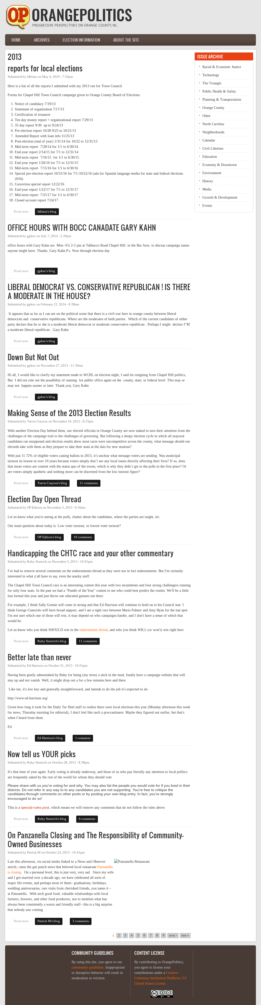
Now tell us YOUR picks (42, 754)
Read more (22, 211)
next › (173, 935)
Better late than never (39, 657)
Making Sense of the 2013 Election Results (69, 413)
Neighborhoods (213, 132)
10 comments (83, 537)
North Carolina (213, 124)
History (207, 181)
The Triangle (211, 83)
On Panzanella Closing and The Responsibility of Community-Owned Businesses (96, 839)
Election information (81, 40)
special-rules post (35, 807)
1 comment (82, 738)
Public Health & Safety (219, 91)
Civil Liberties (212, 148)
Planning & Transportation (221, 99)
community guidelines (87, 967)
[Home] (69, 29)
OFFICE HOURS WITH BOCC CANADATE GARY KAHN (82, 227)
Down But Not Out (33, 357)
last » (185, 935)
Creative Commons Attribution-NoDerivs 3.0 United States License (160, 978)
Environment (211, 173)
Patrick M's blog (48, 921)
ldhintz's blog (46, 211)
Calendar (208, 140)
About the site (126, 40)
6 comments (87, 819)
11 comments (89, 483)
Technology (210, 75)
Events (207, 206)
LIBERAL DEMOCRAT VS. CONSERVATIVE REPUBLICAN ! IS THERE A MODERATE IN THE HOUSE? (99, 291)
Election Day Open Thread (44, 499)
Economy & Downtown (219, 165)
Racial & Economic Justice (221, 67)
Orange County (213, 108)
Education (209, 157)
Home (16, 40)
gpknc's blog (46, 271)
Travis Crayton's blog (52, 483)
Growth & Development (219, 197)
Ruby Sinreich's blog (51, 641)
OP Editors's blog (49, 537)
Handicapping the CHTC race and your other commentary (91, 553)
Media (206, 189)
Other (206, 116)
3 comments (80, 921)
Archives (41, 40)
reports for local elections (45, 68)
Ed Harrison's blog (50, 738)
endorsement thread (94, 630)
